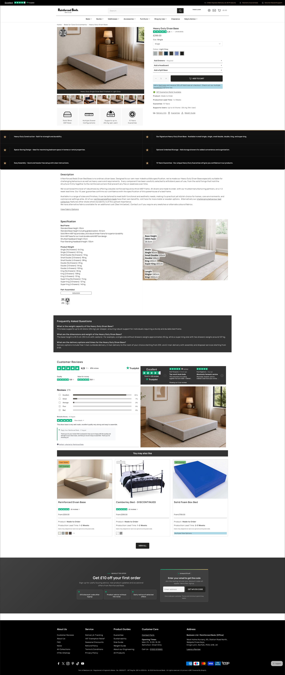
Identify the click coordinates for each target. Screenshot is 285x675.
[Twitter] (63, 663)
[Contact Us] (214, 11)
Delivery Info (161, 113)
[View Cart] (219, 10)
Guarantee (175, 113)
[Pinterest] (72, 663)
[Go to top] (280, 670)
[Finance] (225, 663)
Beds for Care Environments (75, 24)
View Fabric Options (70, 209)
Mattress (162, 85)
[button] (146, 10)
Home (59, 24)
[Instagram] (67, 663)
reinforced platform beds (105, 199)
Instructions (76, 293)
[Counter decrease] (156, 78)
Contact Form (148, 635)
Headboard (158, 87)
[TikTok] (77, 663)
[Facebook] (58, 663)
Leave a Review (194, 649)
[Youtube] (82, 663)
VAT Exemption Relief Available (168, 92)
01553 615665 (156, 649)
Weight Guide (190, 113)
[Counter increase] (166, 78)
